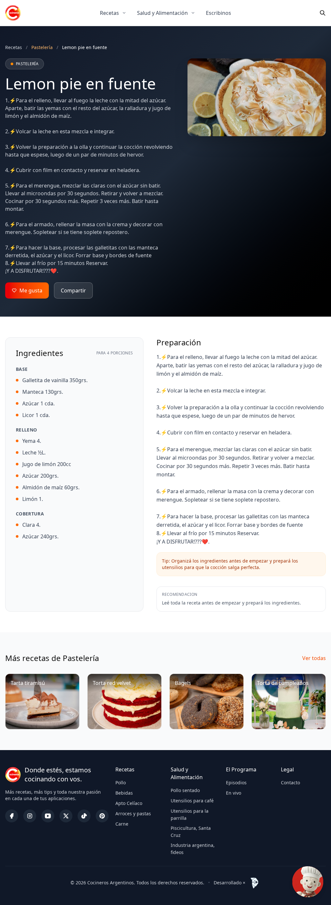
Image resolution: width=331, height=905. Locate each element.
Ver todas (314, 658)
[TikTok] (84, 815)
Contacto (290, 782)
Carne (121, 824)
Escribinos (218, 12)
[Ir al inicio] (13, 13)
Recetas (109, 12)
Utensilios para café (192, 801)
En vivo (233, 793)
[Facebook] (11, 815)
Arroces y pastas (133, 813)
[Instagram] (29, 815)
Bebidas (124, 793)
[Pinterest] (102, 815)
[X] (65, 815)
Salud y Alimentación (162, 12)
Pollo (120, 782)
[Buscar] (322, 13)
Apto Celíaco (128, 803)
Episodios (236, 782)
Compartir (73, 290)
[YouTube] (47, 815)
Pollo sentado (185, 790)
